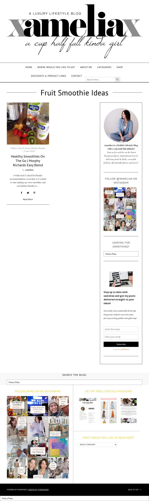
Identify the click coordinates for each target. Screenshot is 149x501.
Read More (28, 199)
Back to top (133, 490)
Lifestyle (34, 148)
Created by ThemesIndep (38, 490)
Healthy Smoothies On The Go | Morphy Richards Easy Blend (28, 160)
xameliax (29, 169)
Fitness (14, 148)
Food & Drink (23, 148)
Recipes (42, 148)
